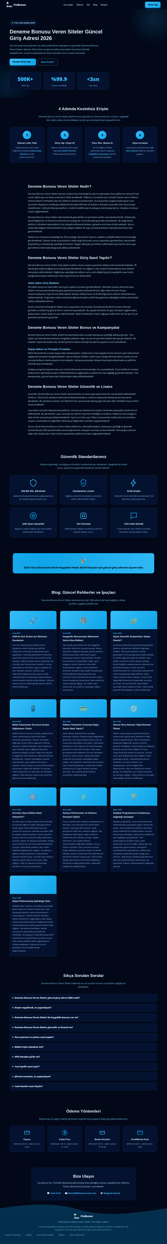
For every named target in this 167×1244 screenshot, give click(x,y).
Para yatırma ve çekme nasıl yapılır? (34, 1037)
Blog (95, 4)
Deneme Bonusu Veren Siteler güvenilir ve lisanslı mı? (44, 1027)
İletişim (104, 4)
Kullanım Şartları (13, 1235)
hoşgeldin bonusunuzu (99, 154)
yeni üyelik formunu (67, 150)
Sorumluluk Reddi (45, 1235)
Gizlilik (29, 1235)
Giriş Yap (153, 4)
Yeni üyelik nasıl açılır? (27, 1066)
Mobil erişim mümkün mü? (29, 1047)
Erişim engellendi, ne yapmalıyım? (33, 1007)
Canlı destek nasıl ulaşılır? (29, 1086)
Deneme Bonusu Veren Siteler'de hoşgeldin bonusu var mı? (46, 1017)
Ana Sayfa (68, 4)
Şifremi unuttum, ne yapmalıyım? (33, 1076)
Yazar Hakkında (76, 1235)
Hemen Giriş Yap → (23, 61)
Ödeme (79, 4)
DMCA (61, 1235)
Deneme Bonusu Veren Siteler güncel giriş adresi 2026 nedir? (47, 997)
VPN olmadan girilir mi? (27, 1056)
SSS (88, 4)
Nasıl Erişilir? (48, 62)
